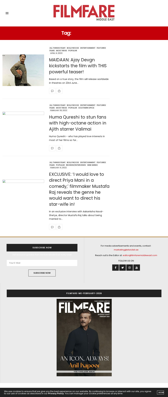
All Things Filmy (57, 48)
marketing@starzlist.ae (126, 249)
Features (101, 48)
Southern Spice (86, 107)
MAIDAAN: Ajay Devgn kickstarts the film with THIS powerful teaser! (78, 66)
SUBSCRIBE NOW (42, 273)
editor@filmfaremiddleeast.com (140, 255)
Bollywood (73, 48)
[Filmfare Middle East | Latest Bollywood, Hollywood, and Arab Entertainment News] (83, 13)
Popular (72, 50)
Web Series (92, 165)
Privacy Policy (56, 393)
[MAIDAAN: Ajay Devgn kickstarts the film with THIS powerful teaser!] (23, 70)
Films (52, 50)
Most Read (61, 50)
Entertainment (87, 48)
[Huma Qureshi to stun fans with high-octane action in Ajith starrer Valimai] (23, 127)
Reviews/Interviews (76, 165)
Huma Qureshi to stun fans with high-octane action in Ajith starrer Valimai (77, 123)
